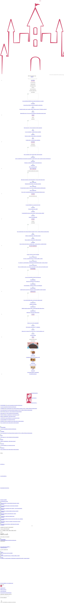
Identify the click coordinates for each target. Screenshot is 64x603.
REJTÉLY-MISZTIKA (33, 90)
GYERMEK (33, 222)
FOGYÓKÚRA (33, 145)
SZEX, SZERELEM (33, 168)
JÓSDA (33, 337)
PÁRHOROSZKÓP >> (3, 547)
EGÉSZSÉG (33, 141)
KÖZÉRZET (33, 144)
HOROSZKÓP (33, 84)
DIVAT (33, 117)
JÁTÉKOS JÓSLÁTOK (33, 339)
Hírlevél (32, 76)
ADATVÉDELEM (3, 591)
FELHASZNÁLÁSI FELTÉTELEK (5, 592)
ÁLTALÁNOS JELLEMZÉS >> (5, 546)
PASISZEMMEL (33, 268)
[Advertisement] (32, 381)
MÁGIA (33, 87)
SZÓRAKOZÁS (33, 291)
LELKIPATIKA (33, 82)
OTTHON (33, 218)
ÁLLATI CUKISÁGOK (33, 245)
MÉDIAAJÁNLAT (3, 589)
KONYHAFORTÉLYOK (33, 196)
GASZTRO (33, 193)
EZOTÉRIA (33, 80)
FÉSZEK (33, 221)
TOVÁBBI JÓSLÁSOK (4, 501)
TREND (33, 115)
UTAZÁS (32, 314)
